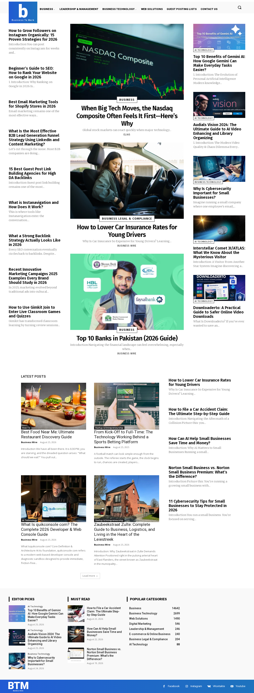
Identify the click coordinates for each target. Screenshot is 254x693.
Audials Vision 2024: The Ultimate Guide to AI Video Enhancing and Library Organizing (217, 131)
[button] (239, 7)
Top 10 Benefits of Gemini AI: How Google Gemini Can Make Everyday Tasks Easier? (219, 63)
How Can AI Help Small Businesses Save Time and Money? (200, 440)
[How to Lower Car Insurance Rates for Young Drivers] (127, 181)
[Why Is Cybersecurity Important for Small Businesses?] (219, 169)
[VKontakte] (209, 686)
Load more (89, 575)
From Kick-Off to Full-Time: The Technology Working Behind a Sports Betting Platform (123, 437)
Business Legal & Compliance (127, 218)
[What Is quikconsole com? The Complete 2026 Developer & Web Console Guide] (53, 498)
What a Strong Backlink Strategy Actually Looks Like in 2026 (35, 240)
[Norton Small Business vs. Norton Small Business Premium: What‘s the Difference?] (76, 654)
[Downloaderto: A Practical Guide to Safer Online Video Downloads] (219, 288)
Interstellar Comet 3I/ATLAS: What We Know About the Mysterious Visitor (219, 252)
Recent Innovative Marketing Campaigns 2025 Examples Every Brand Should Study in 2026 (33, 276)
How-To (26, 427)
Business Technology (208, 182)
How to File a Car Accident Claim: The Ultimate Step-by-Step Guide (199, 411)
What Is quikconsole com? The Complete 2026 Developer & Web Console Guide (51, 529)
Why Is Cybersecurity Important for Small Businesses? (212, 193)
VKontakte (219, 686)
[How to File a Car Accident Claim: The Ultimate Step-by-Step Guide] (76, 613)
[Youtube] (231, 686)
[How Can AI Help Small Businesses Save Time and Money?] (76, 634)
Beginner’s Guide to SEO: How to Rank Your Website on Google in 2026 (33, 72)
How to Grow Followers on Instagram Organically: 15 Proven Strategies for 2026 (33, 35)
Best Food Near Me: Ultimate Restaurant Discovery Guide (47, 434)
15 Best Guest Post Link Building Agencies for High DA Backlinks (32, 173)
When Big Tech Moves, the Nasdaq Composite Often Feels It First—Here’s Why (126, 115)
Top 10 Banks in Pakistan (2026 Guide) (126, 338)
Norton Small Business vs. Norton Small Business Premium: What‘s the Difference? (199, 472)
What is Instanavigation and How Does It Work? (34, 204)
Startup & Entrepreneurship (109, 427)
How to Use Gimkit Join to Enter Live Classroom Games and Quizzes (35, 311)
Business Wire (126, 245)
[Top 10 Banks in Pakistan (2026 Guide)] (127, 292)
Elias (127, 134)
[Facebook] (164, 686)
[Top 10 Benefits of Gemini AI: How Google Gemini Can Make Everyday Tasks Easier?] (219, 37)
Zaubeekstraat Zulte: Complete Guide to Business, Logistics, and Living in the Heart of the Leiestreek (124, 532)
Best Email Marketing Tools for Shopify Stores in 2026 (33, 104)
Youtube (240, 686)
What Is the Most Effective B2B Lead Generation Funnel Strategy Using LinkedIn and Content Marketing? (34, 138)
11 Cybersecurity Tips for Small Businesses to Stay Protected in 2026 (198, 505)
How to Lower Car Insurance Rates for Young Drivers (127, 230)
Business (127, 99)
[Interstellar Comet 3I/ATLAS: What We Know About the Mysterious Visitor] (219, 228)
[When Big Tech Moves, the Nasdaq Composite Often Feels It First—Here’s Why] (127, 62)
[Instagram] (186, 686)
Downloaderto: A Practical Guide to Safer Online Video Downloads (218, 312)
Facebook (174, 686)
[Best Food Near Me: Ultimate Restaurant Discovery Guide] (53, 406)
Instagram (196, 686)
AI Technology (204, 50)
